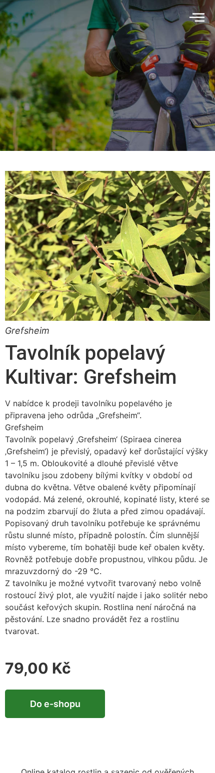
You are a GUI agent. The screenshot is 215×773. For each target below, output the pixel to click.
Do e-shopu (55, 704)
